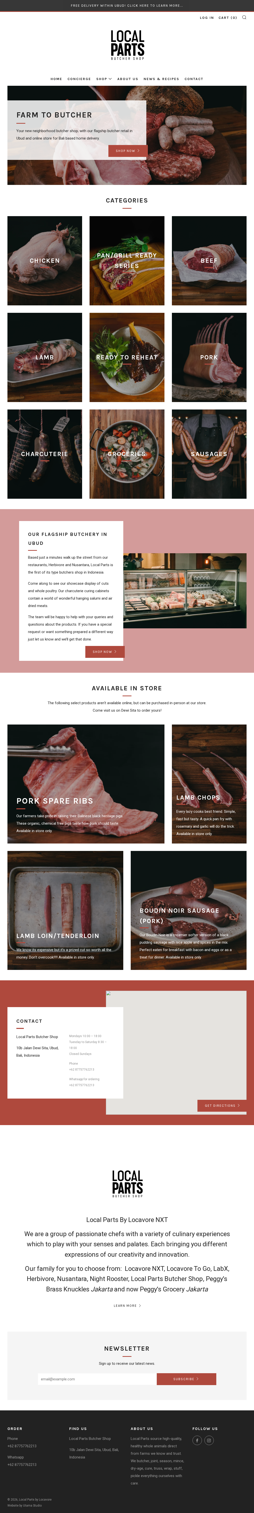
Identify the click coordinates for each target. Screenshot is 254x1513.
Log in (207, 18)
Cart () (228, 18)
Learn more (125, 1306)
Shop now (125, 151)
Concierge (79, 79)
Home (56, 79)
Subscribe (183, 1379)
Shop (101, 79)
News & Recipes (161, 79)
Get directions (220, 1105)
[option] (127, 135)
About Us (127, 79)
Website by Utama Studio (24, 1505)
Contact (194, 79)
